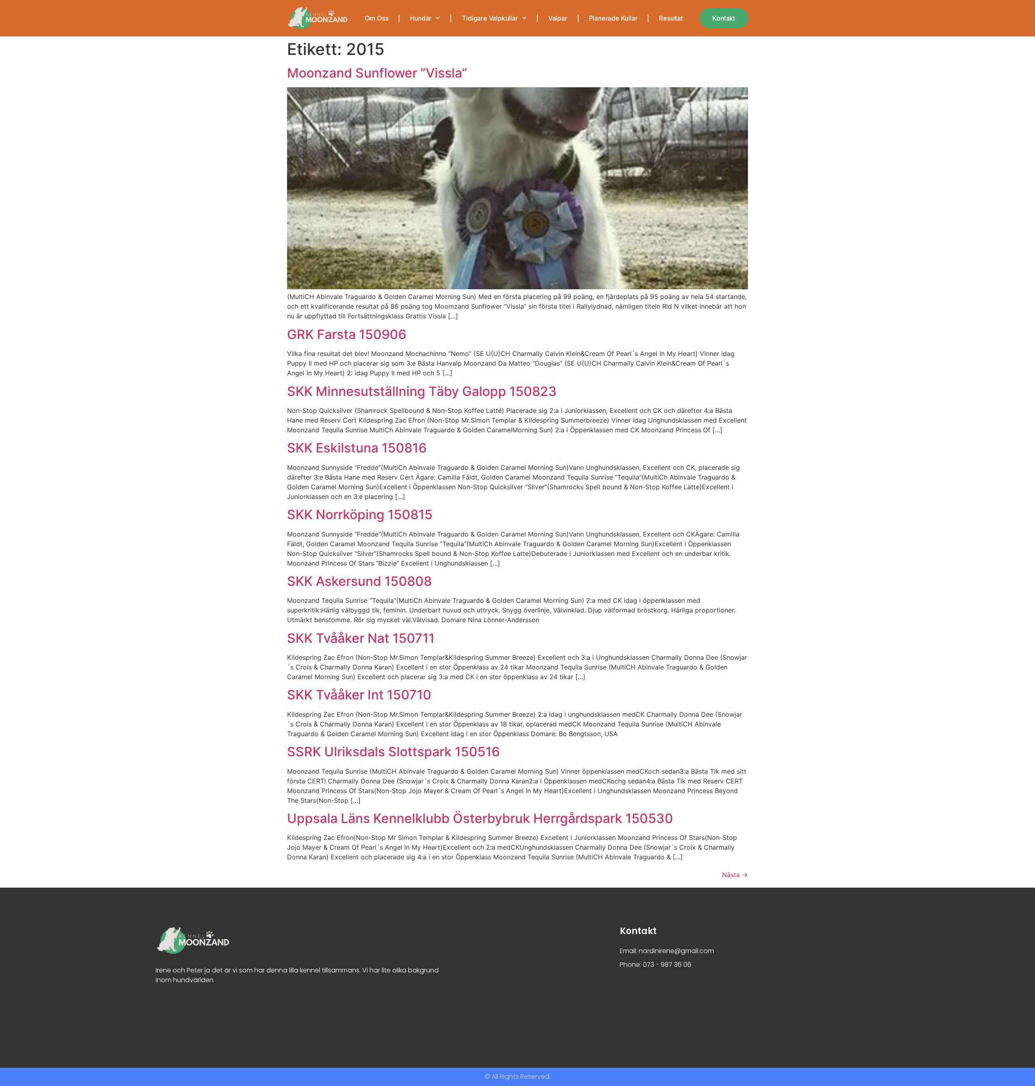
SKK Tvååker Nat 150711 (361, 638)
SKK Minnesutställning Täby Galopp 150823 (422, 391)
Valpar (557, 18)
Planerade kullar (613, 18)
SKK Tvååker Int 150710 (359, 695)
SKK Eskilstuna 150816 (357, 448)
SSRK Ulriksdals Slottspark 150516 (393, 752)
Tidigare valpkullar (490, 18)
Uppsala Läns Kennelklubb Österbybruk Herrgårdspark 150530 (480, 818)
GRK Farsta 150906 (346, 334)
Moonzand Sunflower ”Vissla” (377, 73)
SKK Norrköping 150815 (360, 514)
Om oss (377, 18)
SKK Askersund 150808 (359, 581)
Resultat (670, 18)
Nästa (735, 875)
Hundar (420, 18)
